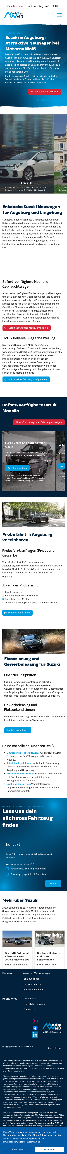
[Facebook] (35, 1028)
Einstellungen (17, 1149)
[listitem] (27, 154)
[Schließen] (62, 1131)
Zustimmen (49, 1149)
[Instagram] (35, 1021)
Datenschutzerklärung (29, 1142)
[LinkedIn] (35, 1034)
